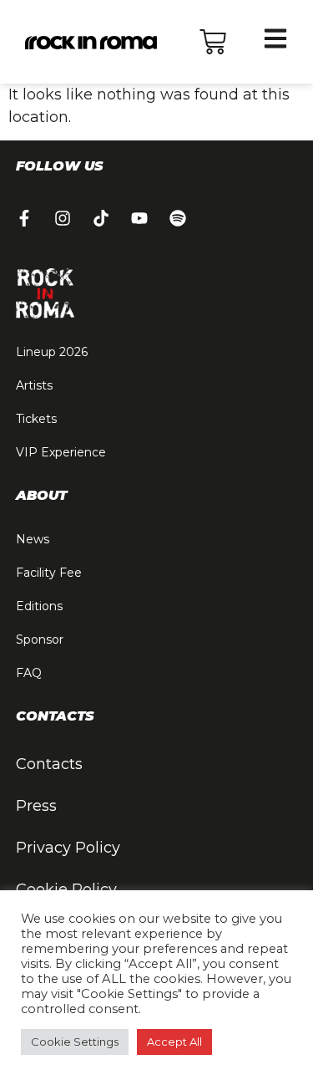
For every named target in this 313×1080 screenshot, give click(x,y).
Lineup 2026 (52, 351)
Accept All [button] (174, 1041)
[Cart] (212, 41)
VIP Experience (61, 452)
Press (36, 806)
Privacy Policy (68, 847)
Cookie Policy (66, 889)
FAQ (29, 672)
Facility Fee (49, 572)
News (32, 539)
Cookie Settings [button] (75, 1041)
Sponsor (39, 639)
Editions (39, 606)
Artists (34, 385)
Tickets (36, 418)
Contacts (49, 764)
